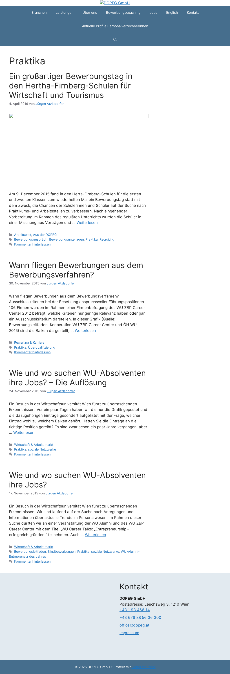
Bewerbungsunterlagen (66, 239)
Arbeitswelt (22, 235)
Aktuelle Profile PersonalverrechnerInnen (115, 26)
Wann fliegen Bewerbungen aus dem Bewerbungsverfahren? (76, 269)
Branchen (39, 12)
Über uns (89, 12)
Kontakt (193, 12)
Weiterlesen (87, 222)
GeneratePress (144, 667)
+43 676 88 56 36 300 (140, 617)
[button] (115, 39)
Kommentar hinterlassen (32, 244)
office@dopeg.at (134, 625)
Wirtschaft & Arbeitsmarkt (33, 444)
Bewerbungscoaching (123, 12)
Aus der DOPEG (45, 235)
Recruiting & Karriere (29, 342)
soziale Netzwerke (42, 449)
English (172, 12)
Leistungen (64, 12)
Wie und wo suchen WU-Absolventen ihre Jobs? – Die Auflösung (77, 377)
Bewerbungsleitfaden (30, 551)
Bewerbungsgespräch (30, 239)
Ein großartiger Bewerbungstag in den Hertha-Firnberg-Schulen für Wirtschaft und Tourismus (70, 85)
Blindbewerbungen (61, 551)
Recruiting (107, 239)
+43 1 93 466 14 (134, 610)
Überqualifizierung (41, 347)
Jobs (153, 12)
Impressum (129, 633)
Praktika (92, 239)
